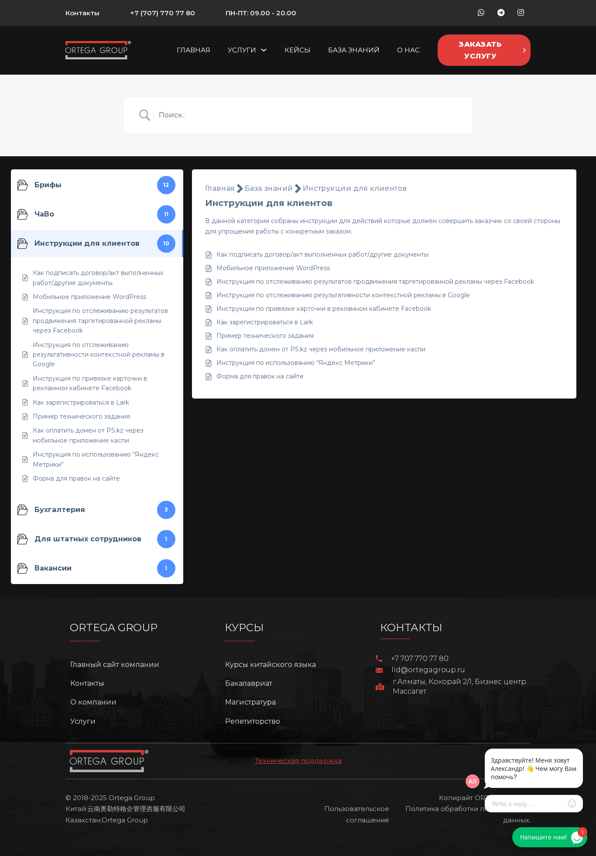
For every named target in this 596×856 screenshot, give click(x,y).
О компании (93, 702)
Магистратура (250, 702)
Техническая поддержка (298, 760)
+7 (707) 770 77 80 (162, 13)
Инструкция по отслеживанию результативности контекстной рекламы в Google (343, 295)
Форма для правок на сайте (260, 376)
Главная (193, 50)
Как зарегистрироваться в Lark (264, 322)
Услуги (242, 50)
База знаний (354, 50)
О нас (408, 50)
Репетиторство (252, 721)
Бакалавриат (248, 683)
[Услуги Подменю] (263, 50)
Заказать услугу (480, 50)
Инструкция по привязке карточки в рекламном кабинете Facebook (323, 309)
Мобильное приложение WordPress (273, 268)
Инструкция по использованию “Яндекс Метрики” (295, 363)
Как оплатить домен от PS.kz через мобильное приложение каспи (320, 349)
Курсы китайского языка (270, 664)
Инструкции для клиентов (355, 188)
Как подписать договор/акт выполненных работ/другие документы (322, 254)
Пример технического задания (265, 336)
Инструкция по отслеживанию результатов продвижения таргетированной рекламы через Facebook (375, 281)
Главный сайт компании (114, 664)
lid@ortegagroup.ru (428, 670)
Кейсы (297, 50)
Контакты (82, 13)
